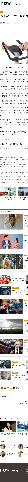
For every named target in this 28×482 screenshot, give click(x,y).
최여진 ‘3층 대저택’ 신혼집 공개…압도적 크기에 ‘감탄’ (11, 447)
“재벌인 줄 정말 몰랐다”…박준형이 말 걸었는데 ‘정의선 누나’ (11, 455)
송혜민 (1, 22)
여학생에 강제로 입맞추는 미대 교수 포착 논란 (11, 167)
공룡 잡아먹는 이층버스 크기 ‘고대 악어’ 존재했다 (12, 164)
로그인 (26, 467)
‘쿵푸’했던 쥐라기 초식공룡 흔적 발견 (9, 162)
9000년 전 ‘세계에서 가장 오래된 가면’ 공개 (11, 157)
